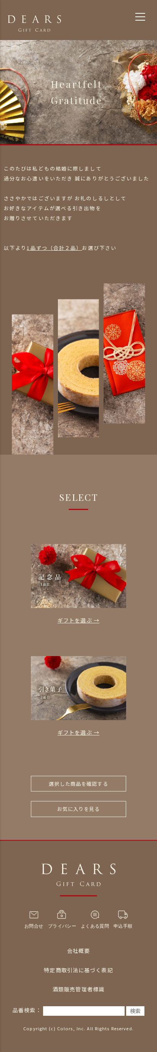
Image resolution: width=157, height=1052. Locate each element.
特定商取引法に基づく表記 (78, 970)
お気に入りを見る (78, 808)
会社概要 (78, 950)
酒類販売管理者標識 (78, 989)
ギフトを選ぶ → (78, 620)
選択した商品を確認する (78, 783)
